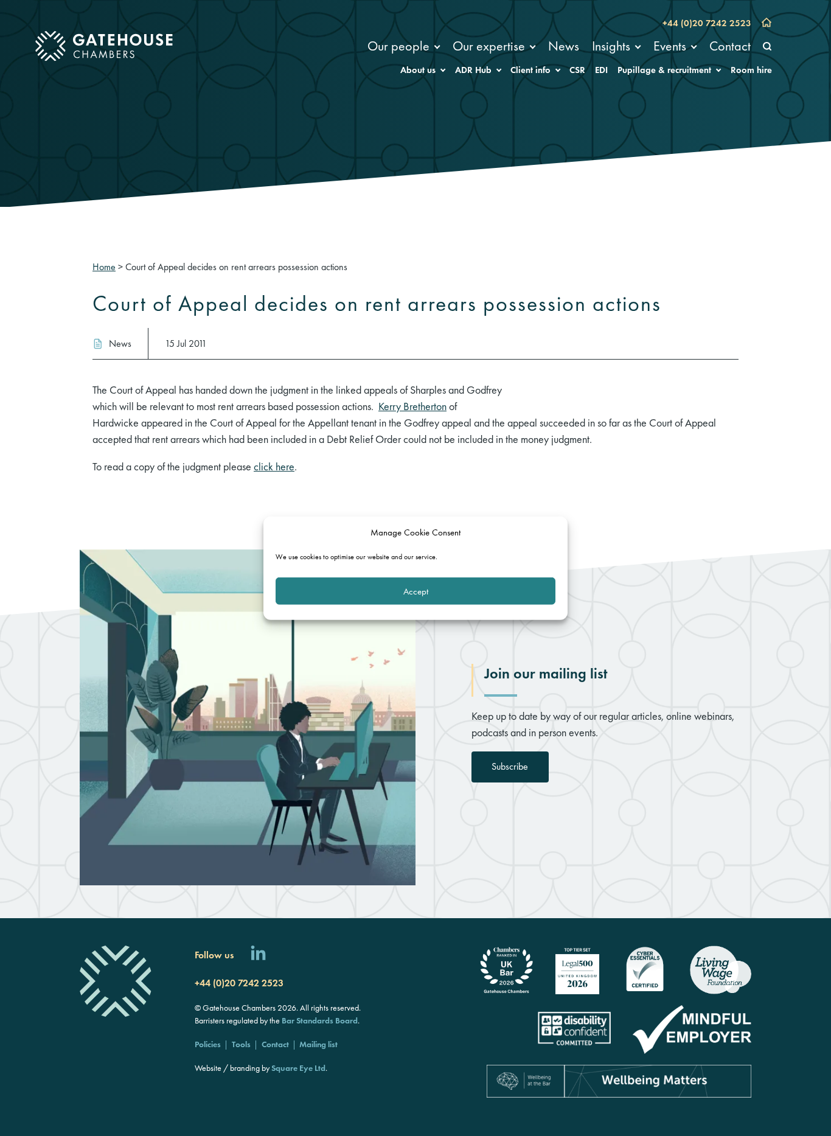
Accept (415, 591)
